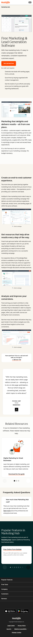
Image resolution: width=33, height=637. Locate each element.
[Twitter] (18, 604)
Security (9, 629)
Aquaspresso (16, 405)
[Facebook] (5, 604)
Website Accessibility (20, 629)
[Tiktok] (30, 604)
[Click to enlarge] (16, 109)
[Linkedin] (22, 604)
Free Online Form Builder (12, 549)
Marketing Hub (5, 7)
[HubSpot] (5, 2)
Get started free (9, 63)
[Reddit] (26, 604)
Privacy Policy (22, 625)
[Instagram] (9, 604)
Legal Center (11, 625)
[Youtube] (13, 604)
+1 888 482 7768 (16, 359)
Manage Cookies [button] (16, 632)
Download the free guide (17, 474)
